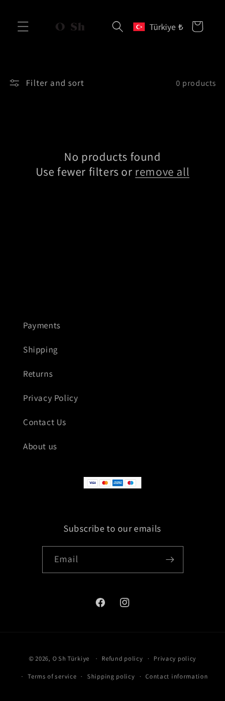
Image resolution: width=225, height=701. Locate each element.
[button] (23, 26)
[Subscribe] (170, 559)
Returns (37, 373)
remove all (162, 171)
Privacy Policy (50, 397)
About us (40, 446)
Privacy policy (174, 658)
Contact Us (44, 421)
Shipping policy (111, 676)
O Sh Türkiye (70, 658)
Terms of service (52, 676)
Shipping (40, 349)
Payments (42, 325)
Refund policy (122, 658)
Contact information (176, 676)
